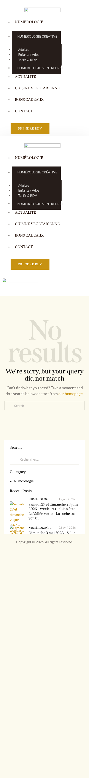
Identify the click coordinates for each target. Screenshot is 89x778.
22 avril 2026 (67, 527)
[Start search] (44, 412)
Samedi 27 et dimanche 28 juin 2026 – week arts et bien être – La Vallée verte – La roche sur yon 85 (53, 511)
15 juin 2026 (67, 499)
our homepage (70, 393)
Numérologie (24, 481)
